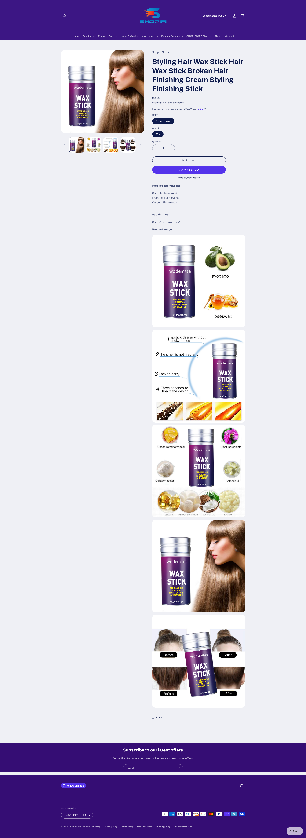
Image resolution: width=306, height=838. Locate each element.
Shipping (156, 103)
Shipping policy (163, 827)
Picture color (163, 121)
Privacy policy (110, 827)
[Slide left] (64, 144)
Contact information (183, 827)
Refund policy (127, 827)
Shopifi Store (75, 827)
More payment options (189, 178)
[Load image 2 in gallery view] (93, 145)
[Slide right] (140, 144)
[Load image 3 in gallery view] (111, 145)
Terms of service (144, 827)
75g (158, 134)
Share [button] (158, 717)
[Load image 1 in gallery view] (76, 145)
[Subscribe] (179, 768)
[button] (64, 15)
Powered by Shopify (91, 827)
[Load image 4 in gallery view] (128, 145)
